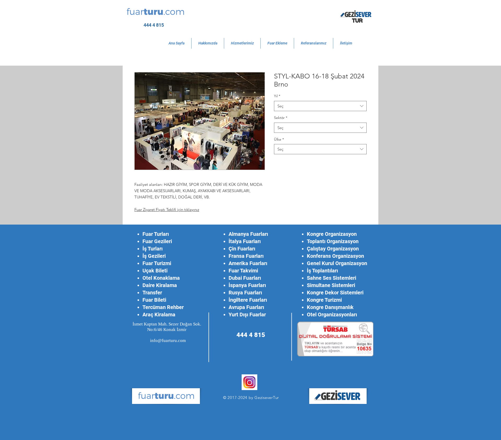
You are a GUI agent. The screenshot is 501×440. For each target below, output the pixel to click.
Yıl (277, 96)
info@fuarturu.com (168, 340)
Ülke (279, 139)
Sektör (280, 117)
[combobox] (320, 106)
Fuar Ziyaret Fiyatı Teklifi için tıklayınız (166, 209)
